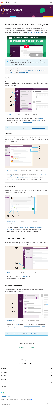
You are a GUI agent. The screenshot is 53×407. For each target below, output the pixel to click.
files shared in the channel (23, 177)
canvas (38, 177)
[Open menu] (51, 2)
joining (32, 120)
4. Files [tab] (35, 114)
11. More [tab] (9, 223)
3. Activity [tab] (26, 114)
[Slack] (25, 393)
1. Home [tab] (9, 114)
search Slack (24, 277)
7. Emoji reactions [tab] (39, 170)
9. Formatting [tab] (22, 221)
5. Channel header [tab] (12, 170)
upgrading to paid (23, 72)
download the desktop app (35, 32)
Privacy (2, 399)
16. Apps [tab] (21, 320)
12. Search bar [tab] (11, 273)
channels (41, 118)
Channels (7, 137)
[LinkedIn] (19, 363)
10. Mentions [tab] (34, 221)
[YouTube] (30, 363)
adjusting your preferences (38, 128)
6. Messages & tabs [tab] (26, 170)
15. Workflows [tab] (10, 320)
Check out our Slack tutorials (31, 333)
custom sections (27, 122)
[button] (21, 347)
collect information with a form (32, 326)
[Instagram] (22, 363)
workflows (16, 324)
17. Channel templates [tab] (33, 320)
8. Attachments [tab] (11, 221)
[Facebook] (25, 363)
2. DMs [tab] (18, 114)
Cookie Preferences (14, 399)
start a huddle (13, 179)
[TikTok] (33, 363)
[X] (28, 363)
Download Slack (5, 396)
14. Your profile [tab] (33, 273)
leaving (38, 120)
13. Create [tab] (21, 273)
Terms (7, 399)
